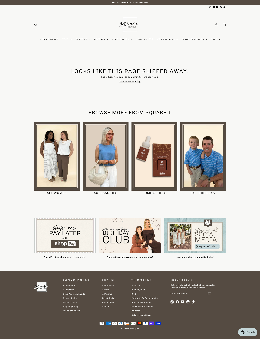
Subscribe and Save (141, 315)
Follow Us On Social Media (144, 298)
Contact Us (68, 290)
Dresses (100, 39)
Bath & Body (108, 298)
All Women (107, 294)
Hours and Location (141, 302)
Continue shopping (130, 81)
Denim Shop (108, 302)
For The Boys (166, 39)
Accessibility (69, 285)
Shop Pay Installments (74, 294)
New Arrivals (49, 39)
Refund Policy (70, 302)
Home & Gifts (144, 39)
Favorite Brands (193, 39)
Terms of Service (71, 311)
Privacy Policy (70, 298)
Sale (214, 39)
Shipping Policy (70, 306)
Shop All (106, 306)
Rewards (135, 311)
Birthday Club (138, 290)
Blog (133, 294)
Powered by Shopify (130, 329)
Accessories (121, 39)
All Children (108, 285)
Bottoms (82, 39)
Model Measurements (142, 306)
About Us (135, 285)
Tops (66, 39)
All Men (106, 290)
